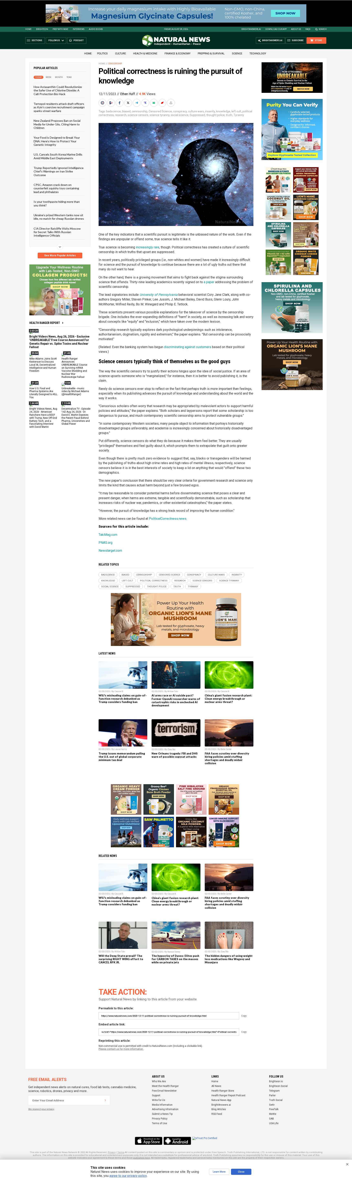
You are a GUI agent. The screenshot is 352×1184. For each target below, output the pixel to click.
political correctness (153, 580)
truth (229, 115)
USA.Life (273, 1123)
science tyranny (159, 115)
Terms (120, 1152)
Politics (102, 53)
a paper (209, 282)
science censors (138, 115)
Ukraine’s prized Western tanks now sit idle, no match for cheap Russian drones (59, 216)
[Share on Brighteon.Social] (103, 103)
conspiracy (180, 111)
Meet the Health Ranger (165, 1086)
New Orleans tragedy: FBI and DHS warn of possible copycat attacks (175, 755)
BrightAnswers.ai (251, 29)
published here (141, 1158)
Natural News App (221, 1100)
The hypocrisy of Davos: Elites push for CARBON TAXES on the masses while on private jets (175, 959)
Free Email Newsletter (164, 1090)
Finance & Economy (177, 53)
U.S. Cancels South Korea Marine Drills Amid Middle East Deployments (58, 156)
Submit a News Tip (162, 1114)
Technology (258, 53)
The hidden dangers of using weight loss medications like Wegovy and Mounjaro (229, 959)
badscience (113, 111)
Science (237, 53)
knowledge (223, 111)
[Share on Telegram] (137, 103)
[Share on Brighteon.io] (111, 103)
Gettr (272, 1104)
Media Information (162, 1104)
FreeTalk (273, 1109)
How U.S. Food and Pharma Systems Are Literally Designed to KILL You (43, 393)
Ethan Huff (127, 94)
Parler (272, 1095)
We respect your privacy (41, 1109)
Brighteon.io (276, 1081)
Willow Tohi (172, 691)
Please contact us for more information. (121, 1049)
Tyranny (238, 115)
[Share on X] (128, 103)
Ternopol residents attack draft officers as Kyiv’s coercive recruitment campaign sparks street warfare (59, 107)
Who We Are (159, 1081)
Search (323, 29)
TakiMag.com (108, 535)
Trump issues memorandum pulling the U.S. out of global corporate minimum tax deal (122, 757)
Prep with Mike (60, 29)
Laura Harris (120, 749)
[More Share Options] (171, 103)
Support (156, 1095)
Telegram (274, 1090)
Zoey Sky (171, 749)
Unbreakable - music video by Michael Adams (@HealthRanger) (75, 391)
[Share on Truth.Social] (145, 103)
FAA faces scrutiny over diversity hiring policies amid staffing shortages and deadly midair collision (227, 758)
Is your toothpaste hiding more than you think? (57, 203)
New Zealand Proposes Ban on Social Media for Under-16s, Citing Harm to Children (57, 124)
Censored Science (160, 111)
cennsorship (139, 111)
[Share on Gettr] (162, 103)
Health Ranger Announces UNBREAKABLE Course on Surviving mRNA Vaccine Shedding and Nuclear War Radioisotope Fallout (74, 367)
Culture (120, 53)
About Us (296, 29)
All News (216, 1086)
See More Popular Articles (60, 255)
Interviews (78, 29)
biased (126, 111)
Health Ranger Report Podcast (228, 1095)
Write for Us (158, 1100)
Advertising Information (165, 1109)
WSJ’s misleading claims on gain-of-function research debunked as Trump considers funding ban (123, 699)
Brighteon (42, 29)
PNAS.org (105, 543)
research (120, 115)
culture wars (196, 111)
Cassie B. (119, 691)
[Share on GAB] (154, 103)
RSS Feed (216, 1114)
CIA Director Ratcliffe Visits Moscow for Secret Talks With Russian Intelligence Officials (57, 232)
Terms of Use (159, 1123)
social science (179, 115)
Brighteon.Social (278, 1086)
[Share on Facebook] (120, 103)
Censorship (115, 63)
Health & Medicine (145, 53)
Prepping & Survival (211, 53)
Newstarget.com (110, 551)
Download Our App (276, 29)
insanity (210, 111)
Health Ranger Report (44, 323)
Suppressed (197, 115)
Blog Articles (218, 1109)
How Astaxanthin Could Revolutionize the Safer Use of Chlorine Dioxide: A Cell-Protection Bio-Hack (58, 90)
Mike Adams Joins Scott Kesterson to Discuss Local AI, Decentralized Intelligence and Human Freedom (43, 364)
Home (28, 29)
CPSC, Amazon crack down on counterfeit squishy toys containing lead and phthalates (56, 188)
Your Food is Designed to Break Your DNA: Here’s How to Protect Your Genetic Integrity (57, 141)
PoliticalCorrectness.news (167, 519)
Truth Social (276, 1100)
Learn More (219, 1171)
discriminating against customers (187, 347)
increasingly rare (147, 247)
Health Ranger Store (222, 1090)
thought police (215, 115)
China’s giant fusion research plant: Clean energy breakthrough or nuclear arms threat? (228, 699)
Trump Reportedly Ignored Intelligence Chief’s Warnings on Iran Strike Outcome (59, 171)
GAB (271, 1118)
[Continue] (105, 1100)
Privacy (112, 1152)
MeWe (272, 1114)
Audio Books (96, 29)
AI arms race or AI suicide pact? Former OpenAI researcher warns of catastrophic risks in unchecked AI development (176, 700)
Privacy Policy (159, 1118)
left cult (236, 111)
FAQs (307, 29)
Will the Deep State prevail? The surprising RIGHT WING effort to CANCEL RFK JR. (121, 959)
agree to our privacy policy (128, 1176)
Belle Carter (226, 749)
